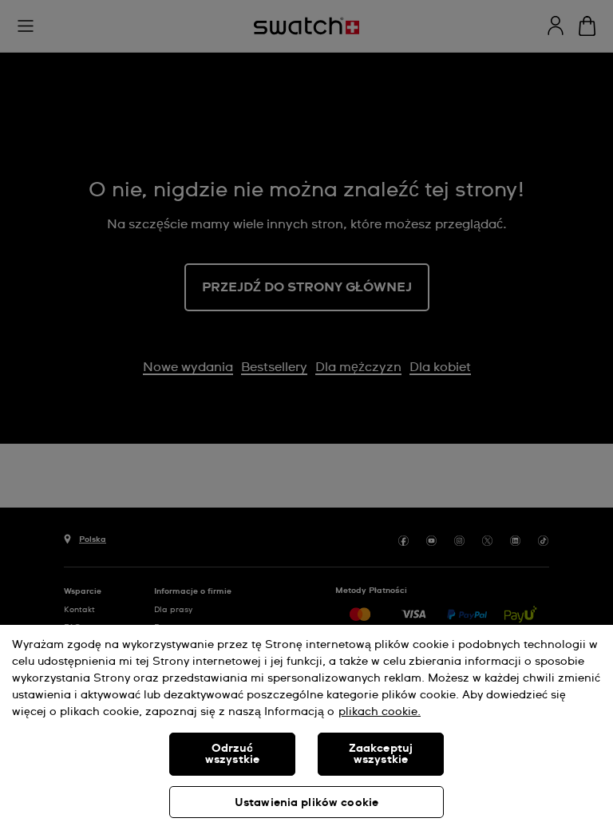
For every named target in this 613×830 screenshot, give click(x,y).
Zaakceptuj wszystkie (381, 754)
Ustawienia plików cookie (306, 802)
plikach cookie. (379, 711)
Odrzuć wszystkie (232, 754)
